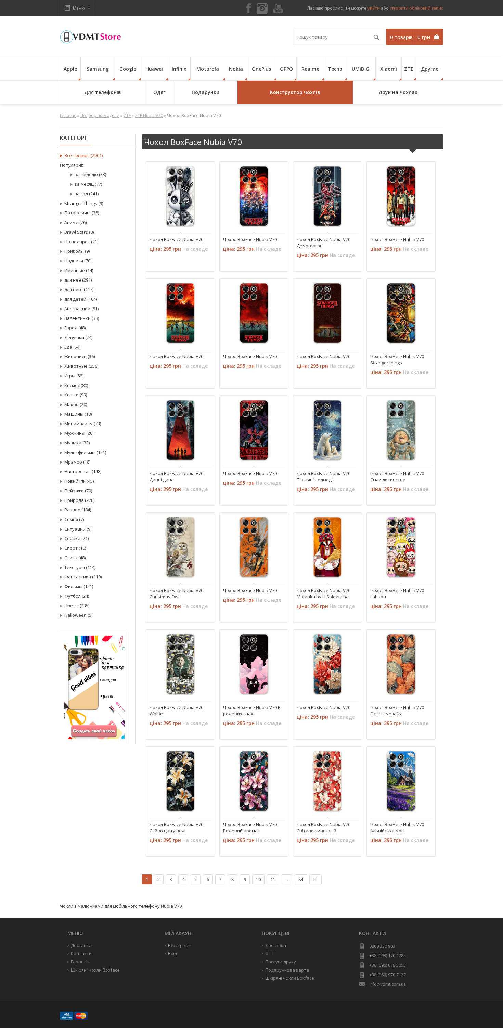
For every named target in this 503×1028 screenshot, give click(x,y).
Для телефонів (102, 92)
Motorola (207, 69)
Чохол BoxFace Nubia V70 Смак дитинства (397, 476)
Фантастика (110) (83, 577)
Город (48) (75, 328)
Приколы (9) (77, 251)
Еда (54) (72, 347)
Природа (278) (79, 500)
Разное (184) (77, 510)
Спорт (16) (75, 548)
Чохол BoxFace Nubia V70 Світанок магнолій (323, 827)
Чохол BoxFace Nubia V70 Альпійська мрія (397, 827)
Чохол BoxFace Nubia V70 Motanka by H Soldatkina (323, 593)
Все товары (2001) (83, 155)
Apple (70, 69)
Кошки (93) (75, 395)
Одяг (159, 92)
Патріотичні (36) (81, 213)
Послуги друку (280, 962)
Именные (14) (78, 270)
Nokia (236, 69)
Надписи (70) (77, 261)
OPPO (286, 69)
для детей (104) (80, 299)
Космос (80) (76, 385)
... (286, 879)
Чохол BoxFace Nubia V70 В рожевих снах (252, 710)
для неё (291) (78, 280)
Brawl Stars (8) (79, 232)
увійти (373, 8)
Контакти (81, 953)
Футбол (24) (76, 596)
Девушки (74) (78, 337)
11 (273, 879)
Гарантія (80, 962)
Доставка (275, 945)
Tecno (335, 69)
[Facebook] (248, 8)
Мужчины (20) (78, 433)
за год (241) (87, 194)
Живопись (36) (79, 356)
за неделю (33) (90, 174)
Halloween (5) (78, 615)
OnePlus (261, 69)
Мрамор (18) (77, 462)
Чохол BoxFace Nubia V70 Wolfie (176, 710)
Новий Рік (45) (79, 481)
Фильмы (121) (78, 586)
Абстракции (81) (81, 308)
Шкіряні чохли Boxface (289, 978)
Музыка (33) (77, 443)
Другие (429, 69)
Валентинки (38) (81, 318)
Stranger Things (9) (83, 203)
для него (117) (78, 289)
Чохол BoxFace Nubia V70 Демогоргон (323, 242)
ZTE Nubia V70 (149, 115)
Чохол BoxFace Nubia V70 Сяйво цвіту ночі (176, 827)
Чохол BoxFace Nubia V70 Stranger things (397, 359)
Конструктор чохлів (295, 92)
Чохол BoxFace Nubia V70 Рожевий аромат (250, 827)
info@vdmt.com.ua (387, 984)
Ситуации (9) (77, 529)
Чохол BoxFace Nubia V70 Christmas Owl (176, 593)
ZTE (408, 69)
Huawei (154, 69)
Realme (310, 69)
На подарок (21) (81, 241)
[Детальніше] (158, 221)
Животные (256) (81, 366)
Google (127, 69)
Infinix (179, 69)
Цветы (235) (76, 605)
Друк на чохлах (397, 92)
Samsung (98, 69)
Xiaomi (388, 69)
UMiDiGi (361, 69)
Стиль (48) (75, 558)
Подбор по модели (99, 115)
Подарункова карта (287, 970)
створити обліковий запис (416, 8)
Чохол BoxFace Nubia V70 (176, 239)
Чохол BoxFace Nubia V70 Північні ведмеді (323, 476)
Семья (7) (74, 519)
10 (258, 879)
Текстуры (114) (79, 567)
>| (315, 879)
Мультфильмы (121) (85, 452)
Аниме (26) (75, 222)
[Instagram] (262, 8)
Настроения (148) (82, 471)
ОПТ (269, 953)
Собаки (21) (76, 538)
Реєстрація (180, 945)
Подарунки (205, 92)
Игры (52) (73, 376)
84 (300, 879)
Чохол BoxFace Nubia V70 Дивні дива (176, 476)
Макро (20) (75, 404)
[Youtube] (278, 9)
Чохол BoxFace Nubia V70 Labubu (397, 593)
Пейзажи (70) (78, 490)
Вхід (172, 953)
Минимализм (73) (82, 423)
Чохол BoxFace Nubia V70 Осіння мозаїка (397, 710)
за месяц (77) (88, 184)
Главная (68, 115)
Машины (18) (78, 414)
